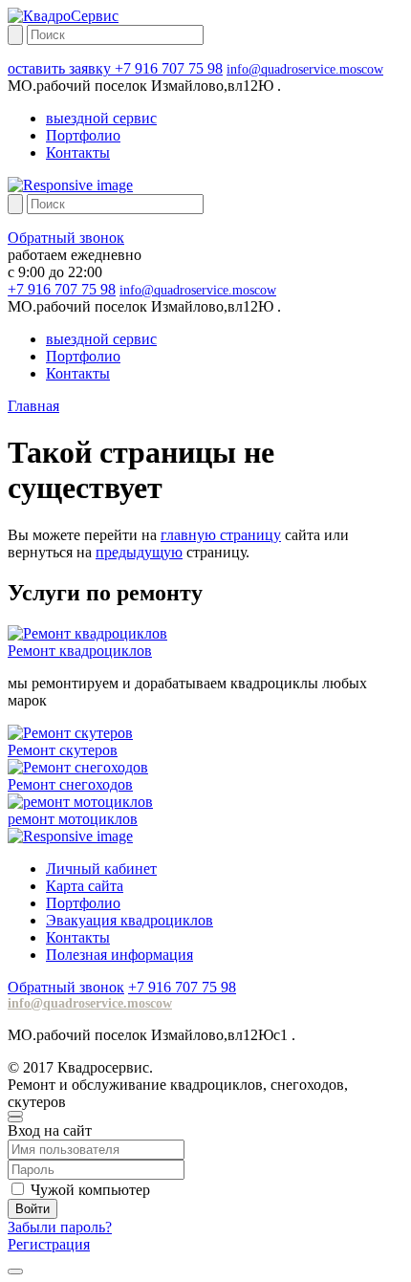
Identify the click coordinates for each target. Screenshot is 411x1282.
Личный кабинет (101, 868)
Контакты (78, 152)
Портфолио (83, 135)
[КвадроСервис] (63, 16)
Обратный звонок (66, 237)
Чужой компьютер (90, 1190)
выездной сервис (101, 118)
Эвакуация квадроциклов (129, 920)
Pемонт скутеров (63, 750)
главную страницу (221, 535)
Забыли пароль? (60, 1227)
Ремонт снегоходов (70, 784)
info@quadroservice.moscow (305, 69)
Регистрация (49, 1244)
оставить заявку (61, 68)
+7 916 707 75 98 (169, 68)
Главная (33, 406)
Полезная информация (119, 954)
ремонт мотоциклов (73, 819)
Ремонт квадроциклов (80, 650)
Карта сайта (84, 886)
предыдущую (139, 552)
